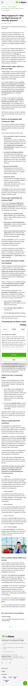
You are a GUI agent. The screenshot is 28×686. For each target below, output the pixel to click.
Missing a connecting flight (8, 380)
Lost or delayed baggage (10, 527)
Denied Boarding (8, 504)
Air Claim (3, 6)
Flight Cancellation (8, 491)
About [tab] (23, 329)
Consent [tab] (5, 329)
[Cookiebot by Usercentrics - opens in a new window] (20, 325)
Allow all (14, 354)
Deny (14, 359)
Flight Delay (7, 476)
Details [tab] (14, 329)
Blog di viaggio (12, 6)
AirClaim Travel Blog (6, 368)
